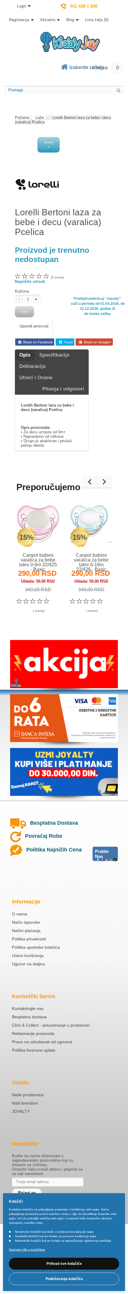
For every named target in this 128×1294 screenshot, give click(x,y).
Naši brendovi (25, 1103)
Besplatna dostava (29, 1016)
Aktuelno (47, 20)
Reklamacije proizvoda (33, 1033)
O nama (19, 914)
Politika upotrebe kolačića (36, 947)
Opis (24, 355)
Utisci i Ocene (35, 377)
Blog (70, 20)
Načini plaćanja (26, 930)
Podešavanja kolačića (64, 1279)
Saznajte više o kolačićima (27, 1249)
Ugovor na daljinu (28, 964)
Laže (39, 117)
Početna (22, 117)
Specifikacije (54, 355)
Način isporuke (26, 922)
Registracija (19, 20)
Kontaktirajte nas (27, 1008)
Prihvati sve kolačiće (64, 1264)
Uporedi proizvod (33, 326)
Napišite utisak (30, 281)
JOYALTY (21, 1111)
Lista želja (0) (96, 20)
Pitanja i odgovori (63, 389)
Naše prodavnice (28, 1094)
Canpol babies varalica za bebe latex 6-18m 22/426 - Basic (91, 562)
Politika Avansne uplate (33, 1050)
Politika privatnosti (29, 939)
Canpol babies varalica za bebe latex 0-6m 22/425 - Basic (38, 562)
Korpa (105, 67)
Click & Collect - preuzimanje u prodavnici (51, 1025)
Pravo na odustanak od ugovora (42, 1041)
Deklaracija (32, 366)
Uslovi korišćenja (27, 955)
